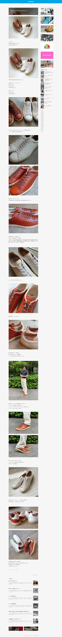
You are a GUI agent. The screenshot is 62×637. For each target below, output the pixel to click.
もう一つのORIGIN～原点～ (12, 596)
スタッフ (26, 4)
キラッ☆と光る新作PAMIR (12, 603)
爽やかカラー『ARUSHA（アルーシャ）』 (14, 588)
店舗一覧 (30, 4)
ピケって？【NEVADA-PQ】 (48, 105)
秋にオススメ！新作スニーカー (13, 580)
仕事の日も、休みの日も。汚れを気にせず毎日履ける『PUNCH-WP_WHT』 (19, 611)
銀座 (11, 12)
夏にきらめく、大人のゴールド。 (49, 94)
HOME (22, 4)
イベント (39, 4)
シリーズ (35, 4)
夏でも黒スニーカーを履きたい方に (49, 90)
